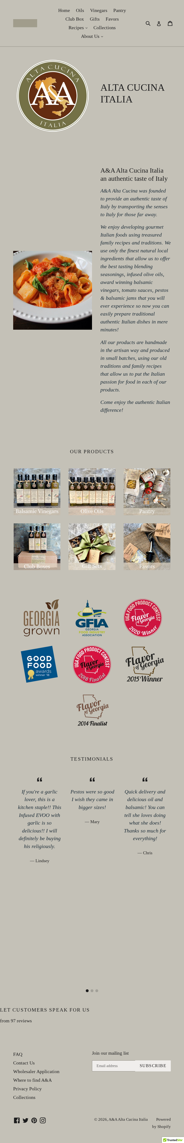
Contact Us (24, 1062)
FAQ (17, 1054)
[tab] (87, 990)
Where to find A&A (32, 1080)
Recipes (79, 27)
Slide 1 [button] (87, 990)
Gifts (95, 19)
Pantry (119, 10)
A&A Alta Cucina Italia (128, 1119)
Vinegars (98, 10)
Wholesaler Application (36, 1071)
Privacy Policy (27, 1088)
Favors (112, 19)
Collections (104, 27)
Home (64, 10)
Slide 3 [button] (96, 990)
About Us (93, 36)
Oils (80, 10)
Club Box (74, 19)
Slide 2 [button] (92, 990)
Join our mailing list (110, 1053)
